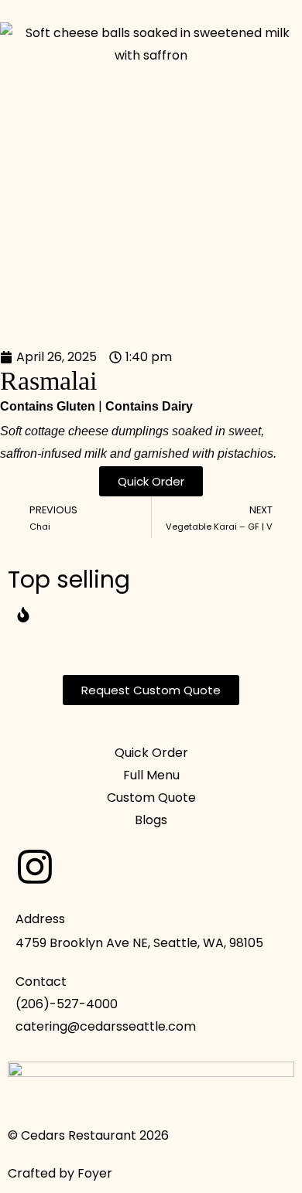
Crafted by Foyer (60, 1173)
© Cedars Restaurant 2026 (88, 1135)
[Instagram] (34, 866)
